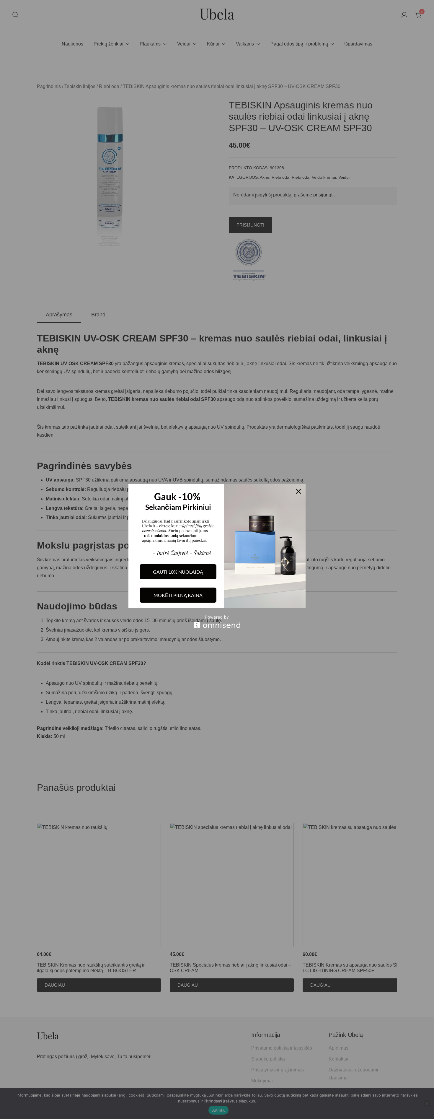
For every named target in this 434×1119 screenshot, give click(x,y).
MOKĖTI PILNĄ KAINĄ (178, 595)
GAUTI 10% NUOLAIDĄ (178, 572)
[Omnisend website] (217, 621)
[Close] (298, 491)
